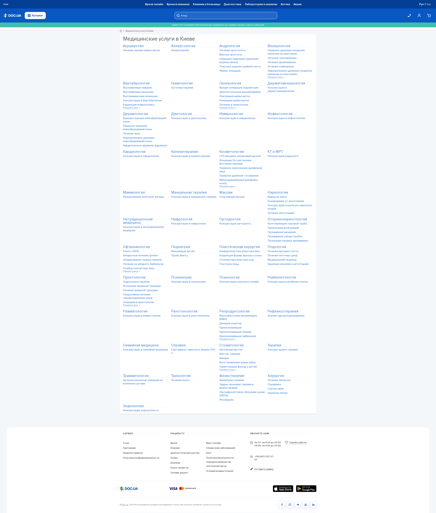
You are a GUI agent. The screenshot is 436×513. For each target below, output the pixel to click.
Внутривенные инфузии (137, 87)
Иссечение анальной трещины (142, 285)
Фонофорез (226, 399)
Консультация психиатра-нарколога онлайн (290, 207)
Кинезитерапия (184, 151)
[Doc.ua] (12, 16)
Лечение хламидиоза (281, 66)
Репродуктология (234, 311)
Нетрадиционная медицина (138, 220)
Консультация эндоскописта (140, 410)
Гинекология (230, 83)
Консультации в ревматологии (141, 315)
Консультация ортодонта (235, 223)
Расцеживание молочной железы (143, 196)
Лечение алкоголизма (281, 212)
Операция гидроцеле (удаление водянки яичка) (239, 60)
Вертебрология (136, 83)
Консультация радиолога (283, 156)
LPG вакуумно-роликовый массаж (240, 156)
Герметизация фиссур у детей (238, 366)
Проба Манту (179, 255)
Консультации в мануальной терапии (193, 196)
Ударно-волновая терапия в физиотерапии (236, 386)
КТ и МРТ (275, 151)
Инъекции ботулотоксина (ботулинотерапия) (235, 162)
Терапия (274, 345)
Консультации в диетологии (188, 118)
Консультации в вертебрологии (142, 100)
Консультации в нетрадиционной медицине (143, 228)
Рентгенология (184, 311)
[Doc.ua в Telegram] (298, 505)
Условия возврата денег (220, 471)
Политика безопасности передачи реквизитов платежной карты (220, 462)
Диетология (181, 114)
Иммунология (231, 114)
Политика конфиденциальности (141, 458)
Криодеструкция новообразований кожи (144, 120)
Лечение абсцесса (279, 380)
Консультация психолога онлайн (239, 281)
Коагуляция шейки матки (234, 96)
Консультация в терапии (283, 349)
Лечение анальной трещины (140, 290)
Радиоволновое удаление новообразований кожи (138, 139)
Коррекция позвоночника (138, 104)
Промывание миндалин (282, 232)
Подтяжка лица (229, 263)
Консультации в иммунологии (237, 118)
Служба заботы (298, 442)
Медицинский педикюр (282, 259)
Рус (421, 4)
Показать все (275, 77)
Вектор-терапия (229, 353)
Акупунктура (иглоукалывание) (286, 315)
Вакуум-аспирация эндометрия (238, 87)
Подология (277, 247)
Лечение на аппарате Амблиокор (143, 263)
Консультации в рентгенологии (190, 315)
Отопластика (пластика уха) (236, 259)
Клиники (175, 448)
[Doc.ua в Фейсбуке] (282, 505)
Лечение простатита (232, 50)
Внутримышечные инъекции (140, 96)
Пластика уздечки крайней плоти (240, 66)
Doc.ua (125, 505)
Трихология (181, 376)
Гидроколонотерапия (136, 281)
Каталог (37, 15)
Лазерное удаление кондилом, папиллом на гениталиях (286, 52)
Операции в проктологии (138, 302)
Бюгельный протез (230, 349)
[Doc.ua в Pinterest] (313, 505)
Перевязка (274, 384)
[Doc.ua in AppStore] (283, 488)
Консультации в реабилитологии (288, 281)
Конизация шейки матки (234, 100)
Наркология (278, 192)
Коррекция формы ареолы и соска (240, 255)
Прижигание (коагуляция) (283, 227)
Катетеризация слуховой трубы (287, 223)
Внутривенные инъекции (138, 91)
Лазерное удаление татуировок (239, 175)
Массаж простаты (230, 54)
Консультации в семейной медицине (145, 349)
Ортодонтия (230, 219)
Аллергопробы (180, 50)
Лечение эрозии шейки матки (141, 50)
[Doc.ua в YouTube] (305, 505)
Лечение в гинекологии (233, 104)
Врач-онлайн (213, 443)
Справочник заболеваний (220, 448)
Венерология (279, 46)
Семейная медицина (141, 345)
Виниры (224, 358)
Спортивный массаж (232, 196)
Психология (229, 277)
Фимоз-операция (229, 70)
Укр (428, 4)
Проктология (134, 277)
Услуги (174, 458)
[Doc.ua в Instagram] (290, 505)
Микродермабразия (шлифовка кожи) (238, 181)
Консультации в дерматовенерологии (281, 89)
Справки (178, 345)
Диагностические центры (184, 453)
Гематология (182, 83)
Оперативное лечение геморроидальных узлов (137, 296)
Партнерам (129, 448)
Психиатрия (181, 277)
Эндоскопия (133, 406)
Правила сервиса (133, 453)
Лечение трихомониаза (282, 57)
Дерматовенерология (286, 83)
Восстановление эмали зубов (237, 362)
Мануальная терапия (189, 192)
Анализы (175, 462)
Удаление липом (277, 392)
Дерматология (135, 114)
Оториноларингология (287, 219)
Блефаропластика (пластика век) (239, 251)
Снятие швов (276, 388)
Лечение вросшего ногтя (283, 251)
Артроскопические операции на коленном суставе (143, 382)
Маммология (134, 192)
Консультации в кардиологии (141, 156)
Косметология (231, 151)
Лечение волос (180, 380)
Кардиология (134, 151)
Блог (208, 453)
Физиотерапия (231, 376)
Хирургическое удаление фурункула (145, 145)
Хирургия (276, 376)
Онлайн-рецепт (179, 472)
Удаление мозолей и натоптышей (288, 263)
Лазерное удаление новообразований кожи (137, 127)
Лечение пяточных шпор (283, 255)
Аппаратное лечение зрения (140, 255)
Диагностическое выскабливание (240, 91)
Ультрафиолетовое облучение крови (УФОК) (242, 394)
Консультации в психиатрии (188, 281)
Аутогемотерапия (182, 87)
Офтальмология (136, 247)
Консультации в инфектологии (286, 118)
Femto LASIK (131, 251)
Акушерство (133, 46)
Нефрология (181, 219)
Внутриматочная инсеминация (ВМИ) (238, 317)
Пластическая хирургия (239, 247)
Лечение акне (131, 133)
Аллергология (183, 46)
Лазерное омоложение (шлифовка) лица (240, 169)
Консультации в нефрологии (188, 223)
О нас (126, 443)
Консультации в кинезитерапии (190, 156)
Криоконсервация (230, 327)
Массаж (226, 192)
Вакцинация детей (182, 251)
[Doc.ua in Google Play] (306, 488)
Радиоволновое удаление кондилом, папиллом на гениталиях (290, 72)
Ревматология (135, 311)
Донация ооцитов (230, 323)
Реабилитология (282, 277)
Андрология (229, 46)
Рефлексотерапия (283, 311)
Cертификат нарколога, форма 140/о (193, 351)
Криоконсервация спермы (235, 331)
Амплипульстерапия (231, 380)
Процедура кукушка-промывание (288, 240)
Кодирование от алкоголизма (286, 201)
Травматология (136, 376)
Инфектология (280, 114)
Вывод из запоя (277, 196)
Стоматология (231, 345)
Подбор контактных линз (138, 268)
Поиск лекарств (179, 467)
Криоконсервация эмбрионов (237, 336)
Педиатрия (180, 247)
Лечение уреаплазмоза (282, 62)
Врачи (173, 443)
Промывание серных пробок (285, 236)
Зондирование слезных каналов (142, 259)
